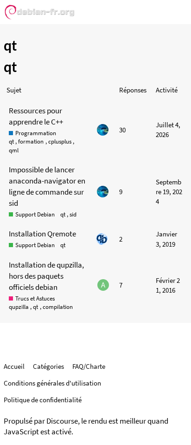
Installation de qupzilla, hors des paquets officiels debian (46, 276)
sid (73, 214)
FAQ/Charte (88, 366)
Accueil (14, 366)
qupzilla (19, 307)
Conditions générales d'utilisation (52, 383)
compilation (58, 307)
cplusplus (59, 141)
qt (11, 141)
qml (14, 150)
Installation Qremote (42, 234)
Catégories (48, 366)
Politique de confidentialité (43, 399)
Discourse (62, 421)
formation (31, 141)
